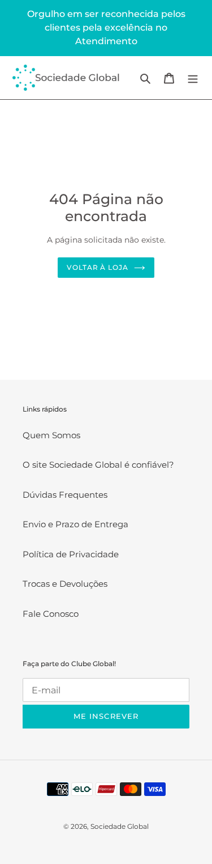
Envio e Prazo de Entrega (75, 524)
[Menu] (193, 78)
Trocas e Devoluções (65, 583)
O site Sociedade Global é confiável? (98, 464)
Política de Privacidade (71, 554)
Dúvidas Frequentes (65, 494)
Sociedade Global (119, 826)
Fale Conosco (51, 613)
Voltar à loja (98, 267)
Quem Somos (51, 435)
